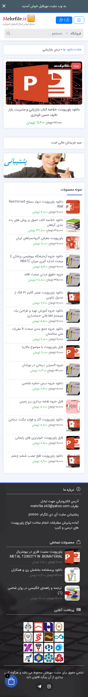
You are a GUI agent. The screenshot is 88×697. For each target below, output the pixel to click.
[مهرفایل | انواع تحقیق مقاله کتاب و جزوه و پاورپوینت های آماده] (18, 20)
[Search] (9, 33)
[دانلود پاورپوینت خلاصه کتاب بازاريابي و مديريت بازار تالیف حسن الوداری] (44, 83)
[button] (3, 6)
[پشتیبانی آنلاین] (44, 165)
